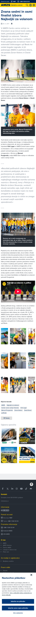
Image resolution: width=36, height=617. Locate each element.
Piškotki (5, 571)
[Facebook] (3, 488)
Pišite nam (6, 552)
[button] (5, 336)
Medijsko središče (8, 561)
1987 (10, 518)
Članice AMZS (7, 547)
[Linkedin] (12, 488)
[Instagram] (17, 488)
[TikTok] (26, 488)
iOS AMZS (6, 534)
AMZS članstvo (7, 545)
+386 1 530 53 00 (8, 527)
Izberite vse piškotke (18, 601)
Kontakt (4, 494)
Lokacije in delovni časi (10, 550)
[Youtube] (21, 488)
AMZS (4, 543)
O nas (3, 540)
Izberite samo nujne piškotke (18, 608)
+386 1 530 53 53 (12, 521)
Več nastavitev (18, 613)
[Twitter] (7, 488)
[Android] (31, 488)
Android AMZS (7, 531)
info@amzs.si (5, 501)
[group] (18, 336)
